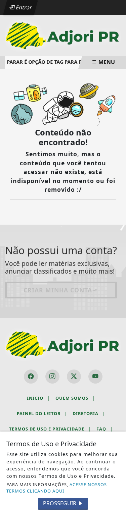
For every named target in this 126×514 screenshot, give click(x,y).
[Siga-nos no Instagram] (52, 376)
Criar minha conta (58, 290)
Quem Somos (75, 398)
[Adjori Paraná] (63, 35)
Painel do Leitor (42, 413)
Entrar (23, 7)
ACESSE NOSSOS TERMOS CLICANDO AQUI (56, 487)
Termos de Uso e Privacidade (50, 429)
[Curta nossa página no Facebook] (31, 376)
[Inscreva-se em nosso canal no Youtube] (95, 376)
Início (38, 398)
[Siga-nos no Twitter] (74, 376)
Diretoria (89, 413)
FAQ (104, 429)
